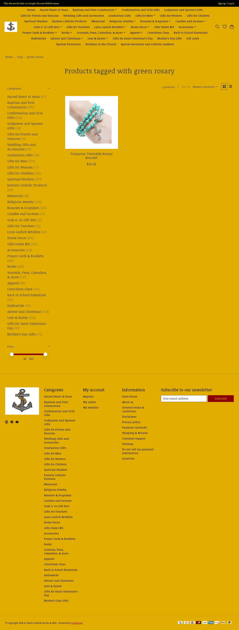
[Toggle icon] (217, 26)
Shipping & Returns (135, 433)
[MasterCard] (198, 623)
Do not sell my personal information (137, 451)
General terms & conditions (133, 409)
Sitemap (127, 444)
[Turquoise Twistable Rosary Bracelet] (91, 122)
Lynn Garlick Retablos (23, 232)
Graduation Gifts (119, 15)
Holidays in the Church (100, 44)
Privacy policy (131, 422)
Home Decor (16, 238)
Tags (20, 57)
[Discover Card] (217, 623)
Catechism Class (158, 32)
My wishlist (91, 407)
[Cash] (186, 623)
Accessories (16, 250)
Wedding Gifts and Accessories (83, 15)
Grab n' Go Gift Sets (21, 220)
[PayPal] (223, 623)
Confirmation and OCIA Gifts (141, 10)
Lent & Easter (17, 317)
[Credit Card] (180, 623)
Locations (128, 458)
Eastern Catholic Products (69, 21)
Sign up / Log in (226, 3)
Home (31, 10)
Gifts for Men (17, 161)
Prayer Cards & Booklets (25, 256)
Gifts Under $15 (164, 27)
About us (127, 402)
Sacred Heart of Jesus (54, 10)
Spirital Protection (68, 44)
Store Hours (129, 396)
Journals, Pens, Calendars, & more (56, 551)
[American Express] (211, 623)
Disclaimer (129, 416)
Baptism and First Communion (21, 104)
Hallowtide (38, 38)
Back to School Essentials (191, 32)
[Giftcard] (192, 623)
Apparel (13, 283)
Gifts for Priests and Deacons (40, 15)
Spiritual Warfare (36, 21)
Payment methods (134, 427)
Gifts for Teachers (78, 27)
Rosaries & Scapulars (23, 207)
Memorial (98, 21)
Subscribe (221, 398)
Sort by (185, 87)
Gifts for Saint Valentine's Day (133, 38)
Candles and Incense (22, 213)
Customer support (133, 438)
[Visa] (204, 623)
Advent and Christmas (24, 311)
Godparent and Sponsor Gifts (183, 10)
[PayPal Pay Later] (229, 623)
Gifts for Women (171, 15)
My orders (89, 402)
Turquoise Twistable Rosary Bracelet (91, 155)
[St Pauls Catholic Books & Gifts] (10, 27)
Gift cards (192, 38)
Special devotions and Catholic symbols (147, 44)
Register (88, 396)
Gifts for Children (198, 15)
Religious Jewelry (20, 201)
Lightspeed (77, 623)
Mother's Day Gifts (169, 38)
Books (11, 266)
